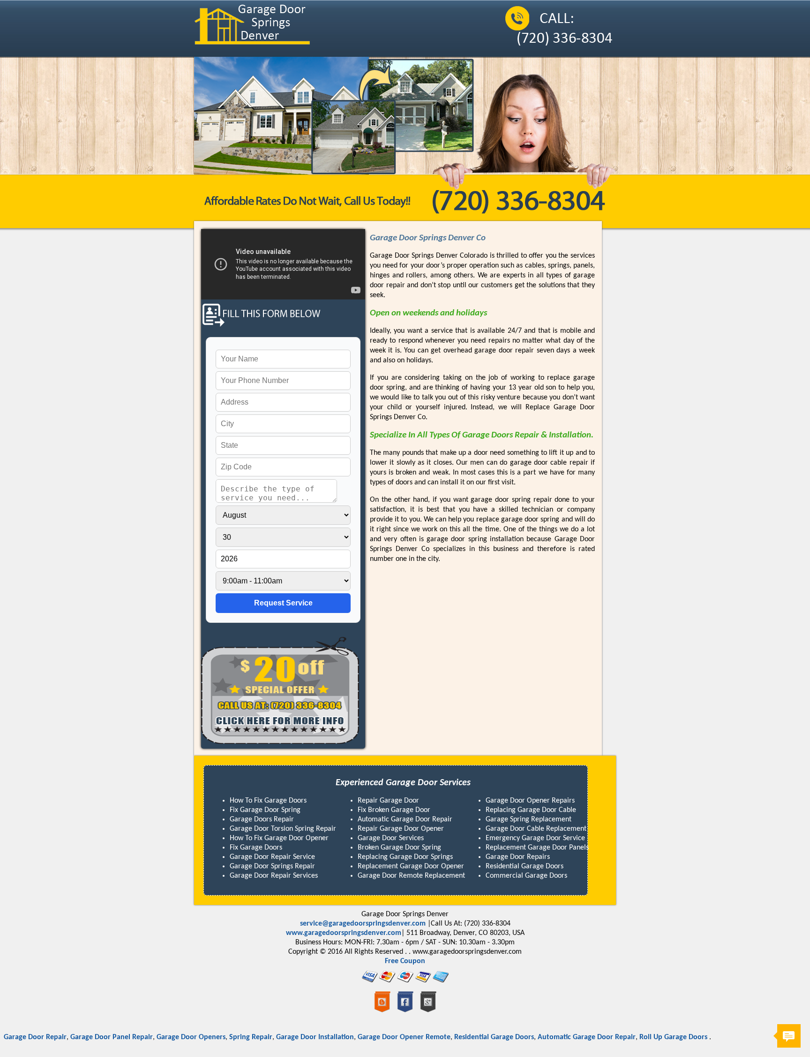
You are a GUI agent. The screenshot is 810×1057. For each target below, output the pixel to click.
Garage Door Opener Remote (384, 1037)
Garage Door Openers (171, 1037)
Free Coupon (405, 961)
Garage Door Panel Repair (92, 1037)
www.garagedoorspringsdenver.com (343, 933)
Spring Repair (231, 1037)
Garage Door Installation (296, 1037)
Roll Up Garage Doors (655, 1037)
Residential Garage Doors (475, 1037)
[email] (363, 923)
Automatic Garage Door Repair (567, 1037)
